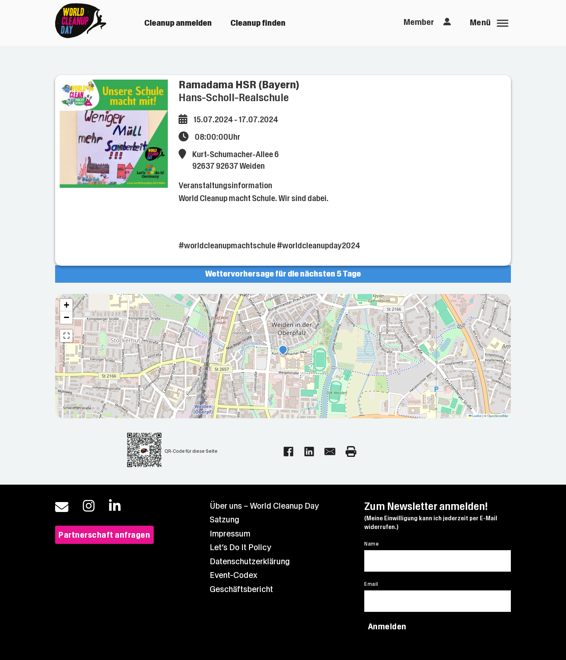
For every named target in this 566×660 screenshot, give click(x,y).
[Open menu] (502, 23)
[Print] (351, 451)
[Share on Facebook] (288, 451)
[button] (283, 350)
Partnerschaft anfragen (104, 535)
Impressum (230, 533)
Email (371, 584)
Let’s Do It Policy (240, 547)
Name (371, 543)
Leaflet (476, 415)
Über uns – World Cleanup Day (264, 506)
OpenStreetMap (498, 415)
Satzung (224, 519)
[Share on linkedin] (309, 451)
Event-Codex (233, 575)
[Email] (329, 451)
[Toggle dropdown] (447, 22)
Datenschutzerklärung (250, 561)
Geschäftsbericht (241, 589)
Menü (480, 22)
